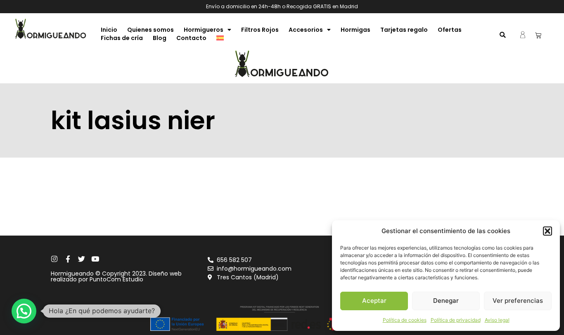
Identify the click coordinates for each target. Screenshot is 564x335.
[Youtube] (95, 258)
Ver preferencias (518, 300)
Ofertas (450, 30)
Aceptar (374, 300)
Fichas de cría (122, 38)
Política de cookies (405, 320)
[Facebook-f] (67, 258)
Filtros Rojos (260, 30)
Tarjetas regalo (404, 30)
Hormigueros (203, 30)
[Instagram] (54, 258)
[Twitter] (81, 258)
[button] (547, 231)
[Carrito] (538, 35)
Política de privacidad (456, 320)
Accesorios (306, 30)
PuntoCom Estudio (116, 279)
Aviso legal (497, 320)
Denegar (446, 300)
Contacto (191, 38)
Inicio (109, 30)
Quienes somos (150, 30)
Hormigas (355, 30)
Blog (159, 38)
